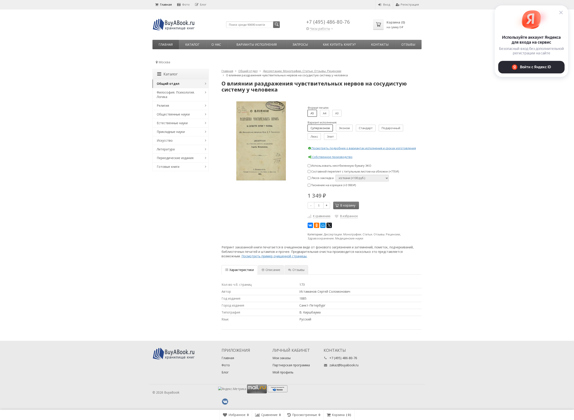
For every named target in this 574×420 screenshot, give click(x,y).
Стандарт (366, 128)
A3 (337, 113)
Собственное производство (331, 157)
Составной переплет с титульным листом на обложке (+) (355, 171)
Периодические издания (175, 158)
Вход (386, 4)
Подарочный (391, 128)
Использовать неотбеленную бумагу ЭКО (341, 166)
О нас (216, 44)
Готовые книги (168, 166)
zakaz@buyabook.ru (344, 365)
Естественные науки (172, 123)
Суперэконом (320, 128)
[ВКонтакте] (310, 225)
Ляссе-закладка (322, 178)
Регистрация (410, 4)
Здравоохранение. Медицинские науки (335, 238)
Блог (203, 4)
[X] (329, 225)
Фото (186, 4)
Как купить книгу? (339, 44)
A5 (312, 113)
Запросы (300, 44)
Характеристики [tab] (241, 270)
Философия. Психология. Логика (176, 94)
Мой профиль (283, 372)
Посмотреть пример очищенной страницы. (274, 256)
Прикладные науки (171, 132)
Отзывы (408, 44)
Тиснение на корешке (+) (333, 185)
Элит (330, 136)
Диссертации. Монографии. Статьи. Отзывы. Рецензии (362, 234)
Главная (166, 4)
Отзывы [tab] (298, 270)
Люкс (314, 136)
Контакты (380, 44)
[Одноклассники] (316, 225)
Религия (163, 105)
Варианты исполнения (256, 44)
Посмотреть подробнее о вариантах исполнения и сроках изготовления (363, 148)
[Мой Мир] (323, 225)
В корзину (347, 205)
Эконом (344, 128)
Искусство (165, 140)
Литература (166, 149)
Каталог (192, 44)
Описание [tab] (272, 270)
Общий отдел (168, 83)
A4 (324, 113)
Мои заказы (281, 358)
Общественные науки (173, 114)
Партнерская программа (291, 365)
